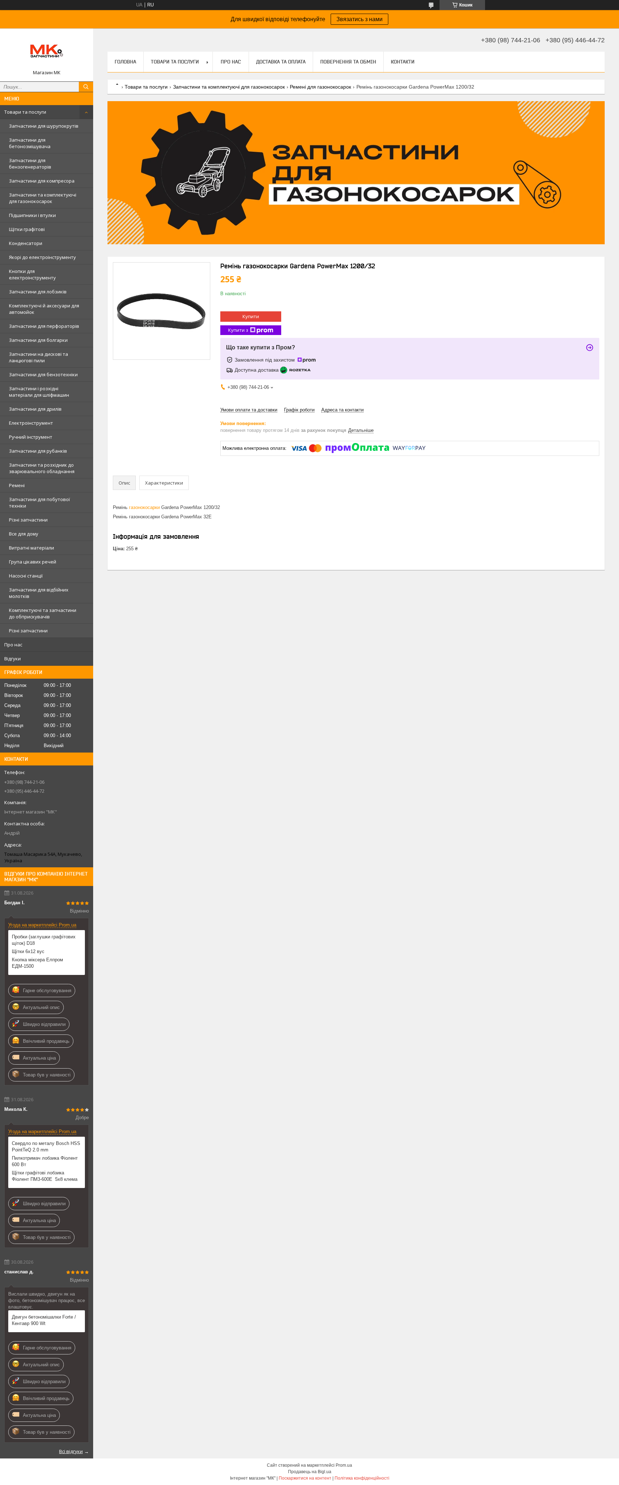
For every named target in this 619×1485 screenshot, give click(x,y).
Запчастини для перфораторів (44, 326)
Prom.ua (344, 1465)
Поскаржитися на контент (305, 1478)
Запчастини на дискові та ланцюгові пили (38, 357)
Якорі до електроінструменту (42, 257)
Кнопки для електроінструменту (32, 274)
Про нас (13, 644)
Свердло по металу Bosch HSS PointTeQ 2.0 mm (46, 1146)
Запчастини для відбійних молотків (38, 592)
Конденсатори (25, 243)
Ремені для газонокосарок (320, 87)
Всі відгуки (71, 1451)
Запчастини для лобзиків (38, 291)
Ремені (17, 485)
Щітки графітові (27, 229)
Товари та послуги (25, 112)
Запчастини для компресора (42, 181)
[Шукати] (86, 86)
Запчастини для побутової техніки (39, 502)
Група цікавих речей (32, 561)
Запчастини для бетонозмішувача (30, 143)
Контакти (402, 62)
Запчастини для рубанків (38, 451)
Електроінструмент (31, 423)
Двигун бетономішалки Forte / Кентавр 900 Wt (44, 1320)
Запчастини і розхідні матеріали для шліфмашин (39, 391)
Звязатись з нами (359, 19)
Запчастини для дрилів (35, 409)
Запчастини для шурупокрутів (43, 126)
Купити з (238, 330)
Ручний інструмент (30, 437)
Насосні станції (26, 575)
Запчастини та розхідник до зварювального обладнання (42, 468)
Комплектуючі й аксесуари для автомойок (44, 308)
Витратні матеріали (31, 547)
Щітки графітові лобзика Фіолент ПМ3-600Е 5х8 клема (44, 1176)
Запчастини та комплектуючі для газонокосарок (42, 198)
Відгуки (12, 658)
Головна (125, 62)
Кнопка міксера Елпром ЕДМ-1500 (37, 963)
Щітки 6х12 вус (28, 951)
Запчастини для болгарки (38, 340)
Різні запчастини (28, 520)
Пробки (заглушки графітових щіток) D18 (44, 940)
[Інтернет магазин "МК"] (46, 52)
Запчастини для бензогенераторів (30, 163)
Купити (251, 316)
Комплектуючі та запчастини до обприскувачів (42, 613)
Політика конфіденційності (362, 1478)
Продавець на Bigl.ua (309, 1471)
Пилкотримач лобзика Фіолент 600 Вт (45, 1161)
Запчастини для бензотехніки (43, 374)
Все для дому (23, 534)
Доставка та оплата (281, 62)
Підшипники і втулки (32, 215)
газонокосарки (144, 507)
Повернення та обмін (348, 62)
